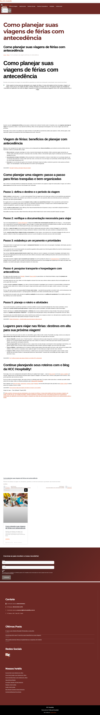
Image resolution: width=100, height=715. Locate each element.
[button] (4, 6)
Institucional (59, 6)
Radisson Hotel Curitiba (10, 684)
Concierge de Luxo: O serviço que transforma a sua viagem (23, 635)
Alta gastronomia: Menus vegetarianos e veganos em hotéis (23, 639)
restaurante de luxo (55, 258)
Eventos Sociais (31, 6)
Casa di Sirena (8, 680)
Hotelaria (52, 6)
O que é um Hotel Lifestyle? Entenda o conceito (19, 631)
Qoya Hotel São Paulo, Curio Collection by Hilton (16, 677)
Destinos (4, 6)
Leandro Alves (53, 712)
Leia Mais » (5, 483)
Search (2, 10)
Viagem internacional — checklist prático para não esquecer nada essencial (26, 319)
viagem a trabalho (64, 373)
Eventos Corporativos (42, 6)
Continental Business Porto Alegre (13, 692)
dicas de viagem (16, 383)
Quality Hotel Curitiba (10, 687)
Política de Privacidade (54, 710)
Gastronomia (22, 6)
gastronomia (23, 383)
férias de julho (33, 276)
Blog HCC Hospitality (6, 1)
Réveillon (22, 276)
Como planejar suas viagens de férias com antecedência (20, 478)
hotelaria (36, 383)
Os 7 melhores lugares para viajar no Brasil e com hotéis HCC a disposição (26, 358)
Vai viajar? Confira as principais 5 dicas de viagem (20, 167)
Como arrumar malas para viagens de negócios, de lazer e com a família (25, 387)
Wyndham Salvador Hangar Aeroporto (14, 682)
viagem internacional (22, 222)
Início (4, 55)
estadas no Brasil (63, 383)
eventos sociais (30, 383)
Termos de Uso (44, 710)
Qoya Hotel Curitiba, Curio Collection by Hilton (15, 675)
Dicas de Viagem (13, 6)
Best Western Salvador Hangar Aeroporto (15, 689)
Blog (8, 55)
